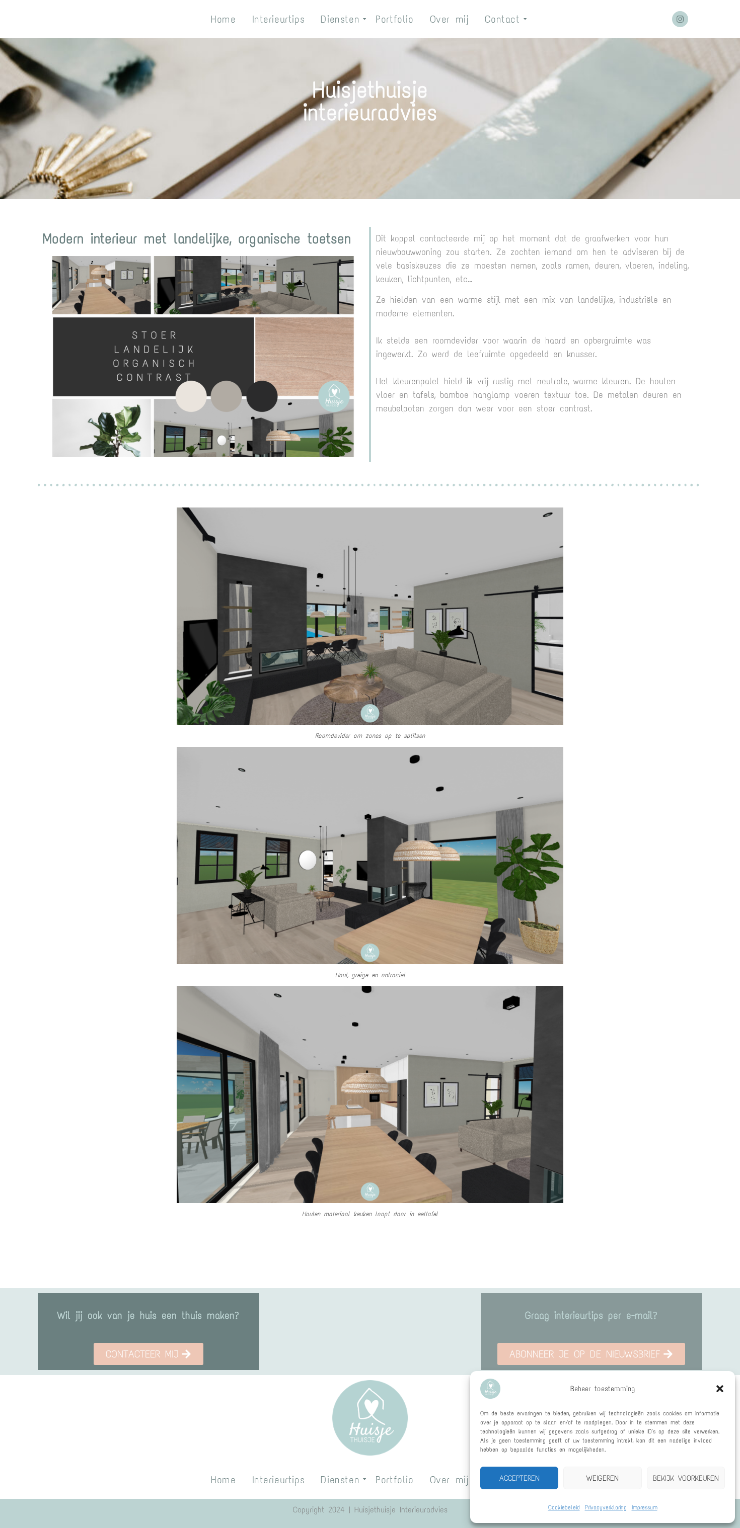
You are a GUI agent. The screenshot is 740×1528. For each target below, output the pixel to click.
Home (223, 19)
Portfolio (394, 19)
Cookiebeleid (564, 1507)
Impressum (644, 1507)
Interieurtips (278, 19)
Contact (502, 19)
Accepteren (519, 1478)
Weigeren (602, 1478)
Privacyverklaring (606, 1507)
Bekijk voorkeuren (686, 1478)
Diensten (340, 19)
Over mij (449, 19)
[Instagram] (680, 19)
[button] (720, 1389)
